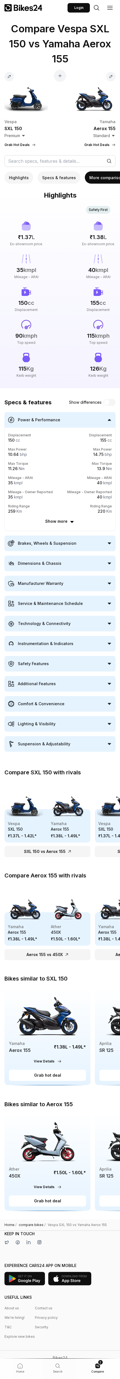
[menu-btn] (110, 7)
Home (10, 1225)
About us (11, 1308)
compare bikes (32, 1225)
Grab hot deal (47, 1075)
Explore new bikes (19, 1336)
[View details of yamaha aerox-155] (47, 1036)
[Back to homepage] (23, 7)
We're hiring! (14, 1317)
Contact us (43, 1308)
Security (41, 1327)
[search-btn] (96, 7)
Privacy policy (46, 1317)
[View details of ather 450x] (47, 1162)
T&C (8, 1327)
